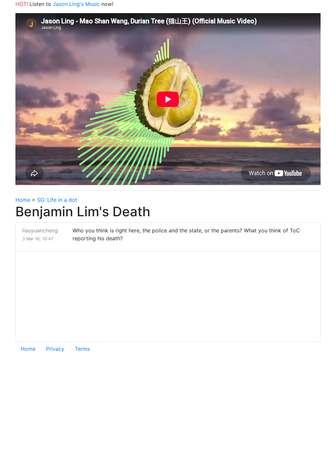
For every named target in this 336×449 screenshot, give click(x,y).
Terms (82, 348)
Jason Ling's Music (76, 4)
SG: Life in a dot (57, 200)
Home (22, 200)
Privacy (55, 348)
